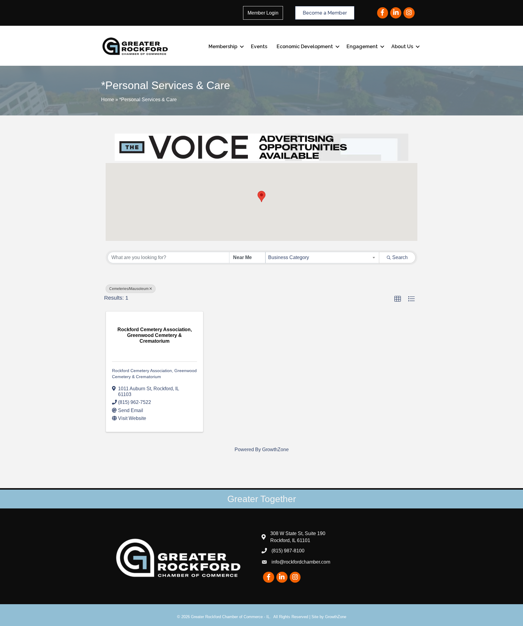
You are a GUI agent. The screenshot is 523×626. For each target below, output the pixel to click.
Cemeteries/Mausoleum (129, 289)
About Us (402, 46)
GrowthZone (275, 449)
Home (107, 99)
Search (400, 257)
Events (259, 46)
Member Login (263, 12)
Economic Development (305, 46)
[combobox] (322, 257)
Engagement (362, 46)
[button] (261, 196)
